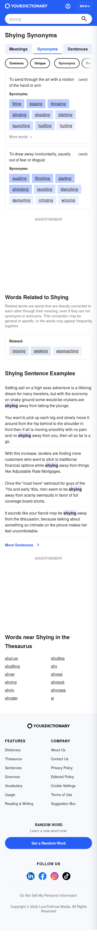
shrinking (20, 189)
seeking (41, 351)
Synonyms (47, 49)
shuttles (58, 658)
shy (54, 666)
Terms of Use (61, 794)
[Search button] (84, 18)
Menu (85, 6)
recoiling (44, 189)
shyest (56, 674)
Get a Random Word (49, 843)
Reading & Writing (19, 803)
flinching (42, 178)
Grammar (12, 776)
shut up (11, 658)
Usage (10, 794)
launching (21, 125)
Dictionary (13, 749)
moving (18, 351)
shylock (57, 682)
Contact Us (59, 758)
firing (16, 103)
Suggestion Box (63, 803)
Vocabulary (13, 785)
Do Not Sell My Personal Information (48, 895)
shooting (42, 114)
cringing (46, 200)
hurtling (44, 125)
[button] (68, 6)
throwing (58, 103)
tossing (36, 103)
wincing (68, 200)
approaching (67, 351)
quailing (19, 178)
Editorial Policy (62, 776)
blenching (69, 189)
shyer (10, 674)
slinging (19, 114)
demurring (21, 200)
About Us (58, 749)
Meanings (18, 49)
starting (64, 178)
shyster (11, 698)
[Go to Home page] (26, 6)
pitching (65, 114)
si (52, 698)
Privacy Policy (62, 767)
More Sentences (19, 545)
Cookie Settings (63, 785)
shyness (58, 690)
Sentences (78, 49)
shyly (9, 690)
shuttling (12, 666)
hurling (66, 125)
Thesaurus (13, 758)
